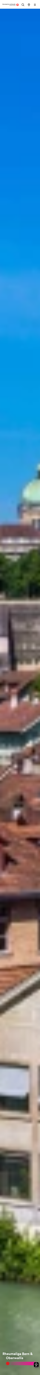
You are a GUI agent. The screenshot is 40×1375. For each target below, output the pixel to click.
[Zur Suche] (22, 4)
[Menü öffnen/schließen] (34, 4)
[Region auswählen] (28, 4)
